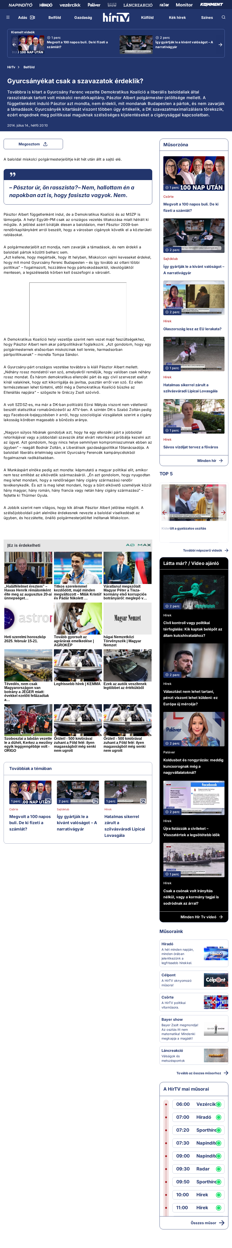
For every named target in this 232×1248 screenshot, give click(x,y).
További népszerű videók (202, 550)
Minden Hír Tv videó (198, 917)
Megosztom (29, 144)
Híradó (167, 944)
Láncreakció (172, 1050)
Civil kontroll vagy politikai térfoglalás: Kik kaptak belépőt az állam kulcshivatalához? (192, 628)
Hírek (108, 809)
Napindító (207, 1143)
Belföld (29, 67)
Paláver (169, 752)
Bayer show (172, 1019)
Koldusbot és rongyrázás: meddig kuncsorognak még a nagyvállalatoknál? (193, 766)
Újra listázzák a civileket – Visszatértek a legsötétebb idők (191, 831)
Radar (203, 1169)
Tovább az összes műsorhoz (198, 1073)
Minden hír (206, 460)
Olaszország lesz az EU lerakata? (192, 329)
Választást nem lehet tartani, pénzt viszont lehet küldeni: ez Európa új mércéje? (190, 697)
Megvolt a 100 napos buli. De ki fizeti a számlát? (77, 44)
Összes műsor (203, 1223)
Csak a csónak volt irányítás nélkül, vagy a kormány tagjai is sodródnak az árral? (191, 897)
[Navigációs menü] (8, 17)
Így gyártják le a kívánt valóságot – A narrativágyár (184, 44)
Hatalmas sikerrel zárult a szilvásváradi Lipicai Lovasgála (124, 826)
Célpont (169, 975)
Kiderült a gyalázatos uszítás (184, 528)
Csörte (13, 809)
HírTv (11, 67)
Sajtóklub (63, 809)
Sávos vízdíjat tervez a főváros (190, 447)
